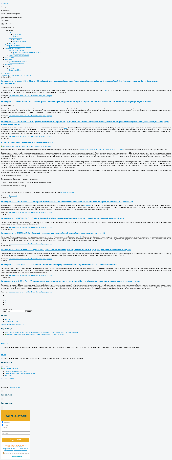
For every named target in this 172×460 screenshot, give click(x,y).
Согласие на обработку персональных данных (20, 373)
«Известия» (87, 205)
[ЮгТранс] (5, 366)
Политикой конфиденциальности (13, 447)
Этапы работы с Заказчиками (19, 56)
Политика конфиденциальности (16, 371)
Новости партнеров (19, 41)
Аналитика (8, 65)
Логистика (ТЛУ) (15, 70)
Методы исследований (16, 50)
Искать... (4, 311)
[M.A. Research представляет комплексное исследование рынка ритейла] (26, 146)
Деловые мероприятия (16, 63)
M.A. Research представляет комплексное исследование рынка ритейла (27, 142)
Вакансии (16, 36)
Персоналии (17, 34)
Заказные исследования (13, 48)
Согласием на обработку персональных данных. (16, 449)
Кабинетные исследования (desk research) (27, 52)
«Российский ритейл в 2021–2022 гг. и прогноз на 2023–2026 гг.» (101, 149)
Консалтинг (9, 59)
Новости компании (15, 38)
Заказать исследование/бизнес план (13, 324)
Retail (105, 90)
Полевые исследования (21, 54)
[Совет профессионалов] (9, 368)
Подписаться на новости (23, 75)
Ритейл (11, 68)
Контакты (12, 43)
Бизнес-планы (9, 57)
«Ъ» (65, 128)
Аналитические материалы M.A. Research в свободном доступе (30, 96)
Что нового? (17, 39)
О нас (11, 32)
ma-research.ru (15, 387)
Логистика (4, 343)
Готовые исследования (12, 45)
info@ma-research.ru (67, 192)
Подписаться (15, 440)
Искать (29, 311)
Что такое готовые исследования (20, 47)
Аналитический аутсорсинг (18, 61)
